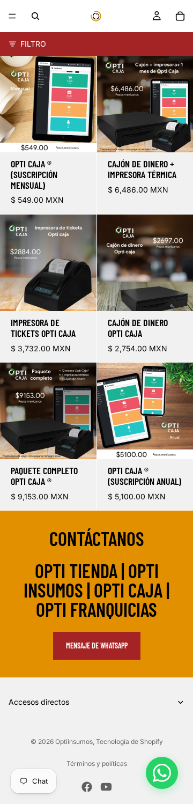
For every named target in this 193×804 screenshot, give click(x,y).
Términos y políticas (96, 763)
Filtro (33, 43)
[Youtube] (106, 786)
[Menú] (12, 16)
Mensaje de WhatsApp (97, 645)
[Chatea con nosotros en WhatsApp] (162, 773)
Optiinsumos (74, 741)
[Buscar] (35, 16)
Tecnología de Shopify (129, 741)
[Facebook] (86, 786)
